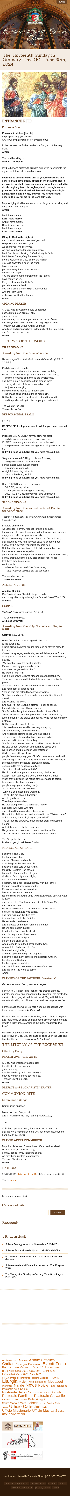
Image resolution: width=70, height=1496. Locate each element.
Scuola (42, 1403)
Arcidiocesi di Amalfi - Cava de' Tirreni (35, 35)
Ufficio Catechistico (28, 1406)
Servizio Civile (53, 1403)
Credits (62, 1483)
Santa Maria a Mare (14, 1403)
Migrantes (7, 1385)
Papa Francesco (58, 1385)
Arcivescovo (9, 1360)
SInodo (5, 1407)
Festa (61, 1363)
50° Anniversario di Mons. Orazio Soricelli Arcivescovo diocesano (34, 1258)
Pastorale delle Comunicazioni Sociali (31, 1392)
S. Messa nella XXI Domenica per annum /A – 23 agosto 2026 (35, 1266)
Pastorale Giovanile (49, 1395)
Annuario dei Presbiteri (16, 1483)
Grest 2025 (22, 1374)
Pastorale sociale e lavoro (14, 1399)
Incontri (55, 1377)
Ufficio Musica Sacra (48, 1410)
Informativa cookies (22, 1487)
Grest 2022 (35, 1371)
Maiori (23, 1381)
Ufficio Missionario (16, 1410)
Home (56, 1487)
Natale (19, 1385)
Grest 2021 (21, 1371)
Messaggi (55, 1381)
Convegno (21, 1364)
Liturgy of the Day (28, 1174)
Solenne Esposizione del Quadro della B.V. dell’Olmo (33, 1250)
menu (62, 1)
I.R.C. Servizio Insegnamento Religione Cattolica (25, 1378)
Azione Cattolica (42, 1360)
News (31, 1385)
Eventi (48, 1363)
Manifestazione (37, 1381)
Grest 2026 (35, 1374)
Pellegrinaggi (36, 1399)
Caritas (8, 1363)
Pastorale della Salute (15, 1389)
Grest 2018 (39, 1367)
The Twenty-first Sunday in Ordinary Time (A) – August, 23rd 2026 (34, 1275)
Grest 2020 (8, 1371)
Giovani (25, 1367)
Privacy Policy (42, 1487)
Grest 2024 (8, 1374)
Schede (33, 1402)
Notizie (43, 1385)
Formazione (10, 1367)
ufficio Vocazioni (13, 1414)
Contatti (52, 1483)
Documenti (34, 1364)
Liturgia (11, 1180)
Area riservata (38, 1483)
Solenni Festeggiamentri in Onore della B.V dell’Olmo (33, 1244)
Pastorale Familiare (17, 1395)
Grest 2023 (49, 1370)
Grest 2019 (53, 1367)
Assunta (23, 1360)
